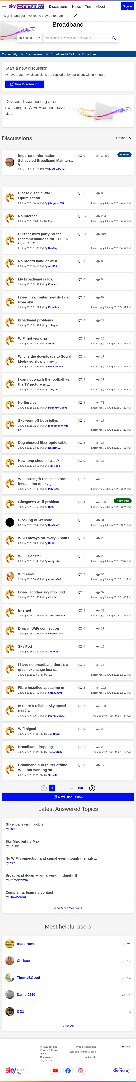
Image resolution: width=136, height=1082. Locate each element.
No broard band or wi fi (37, 261)
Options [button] (121, 138)
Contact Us (90, 1057)
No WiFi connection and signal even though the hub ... (51, 858)
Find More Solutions (68, 908)
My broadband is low (35, 279)
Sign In (127, 6)
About (100, 6)
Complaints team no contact (29, 892)
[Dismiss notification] (75, 16)
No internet (27, 216)
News (76, 6)
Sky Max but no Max (22, 841)
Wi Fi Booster (29, 556)
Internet (24, 610)
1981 (81, 788)
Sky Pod (25, 646)
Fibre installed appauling (39, 688)
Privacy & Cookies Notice (50, 1052)
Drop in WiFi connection (38, 628)
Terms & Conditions (85, 1046)
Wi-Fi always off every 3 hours (43, 538)
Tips (88, 6)
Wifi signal (27, 729)
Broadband (68, 24)
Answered (123, 500)
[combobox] (77, 38)
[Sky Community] (26, 6)
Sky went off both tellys (38, 420)
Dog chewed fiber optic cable (42, 443)
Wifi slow (26, 574)
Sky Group (46, 1060)
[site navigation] (4, 6)
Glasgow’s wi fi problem (38, 502)
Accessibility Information (82, 1051)
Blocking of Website (35, 520)
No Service (27, 402)
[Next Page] (92, 788)
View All (68, 1026)
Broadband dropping (35, 747)
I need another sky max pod (41, 592)
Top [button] (127, 1047)
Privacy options (48, 1046)
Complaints (46, 1057)
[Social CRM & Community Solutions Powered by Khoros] (121, 1070)
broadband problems (35, 320)
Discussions (58, 6)
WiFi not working (32, 338)
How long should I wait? (38, 461)
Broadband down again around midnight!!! (41, 875)
